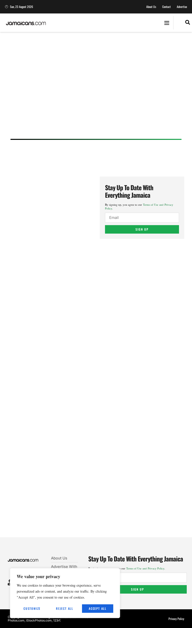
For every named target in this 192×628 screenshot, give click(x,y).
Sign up (142, 229)
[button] (166, 23)
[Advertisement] (96, 90)
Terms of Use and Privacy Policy (145, 568)
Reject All (64, 608)
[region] (65, 593)
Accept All (97, 608)
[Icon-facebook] (9, 581)
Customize (32, 608)
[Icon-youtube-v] (9, 584)
